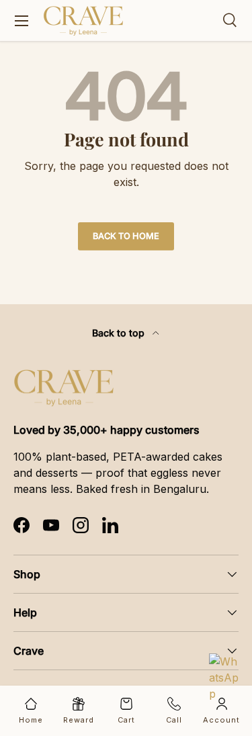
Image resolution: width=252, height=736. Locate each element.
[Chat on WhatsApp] (225, 669)
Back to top (119, 332)
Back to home (126, 236)
